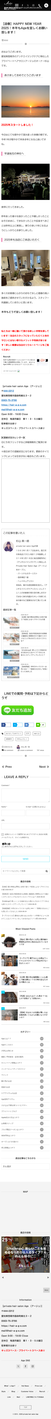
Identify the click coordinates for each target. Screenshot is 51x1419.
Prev (8, 766)
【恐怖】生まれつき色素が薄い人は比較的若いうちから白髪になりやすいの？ (33, 1014)
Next (42, 766)
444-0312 (9, 391)
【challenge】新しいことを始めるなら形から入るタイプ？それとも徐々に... (25, 1252)
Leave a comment (26, 750)
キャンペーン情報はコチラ (22, 1063)
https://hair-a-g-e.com (13, 405)
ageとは (36, 733)
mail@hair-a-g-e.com (12, 409)
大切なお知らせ (22, 1051)
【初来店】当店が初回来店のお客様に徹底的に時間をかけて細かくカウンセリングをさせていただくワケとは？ (34, 637)
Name (3, 807)
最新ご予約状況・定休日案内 (22, 1057)
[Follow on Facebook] (26, 1366)
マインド (21, 1075)
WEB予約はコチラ (21, 1136)
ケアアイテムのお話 (22, 1093)
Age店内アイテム (13, 677)
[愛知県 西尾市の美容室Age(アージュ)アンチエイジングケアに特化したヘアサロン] (8, 3)
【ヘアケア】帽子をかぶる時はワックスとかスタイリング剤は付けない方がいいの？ (33, 960)
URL (3, 820)
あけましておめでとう (13, 733)
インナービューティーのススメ (22, 1069)
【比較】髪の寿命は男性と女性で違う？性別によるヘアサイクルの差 (34, 618)
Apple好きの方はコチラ (22, 1117)
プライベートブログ (22, 1111)
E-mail (28, 807)
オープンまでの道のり (21, 1142)
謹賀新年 (9, 739)
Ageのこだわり (22, 1045)
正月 (27, 733)
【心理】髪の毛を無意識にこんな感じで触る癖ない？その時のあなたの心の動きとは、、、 (33, 979)
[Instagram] (33, 5)
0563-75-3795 (9, 400)
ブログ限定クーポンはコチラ (21, 1130)
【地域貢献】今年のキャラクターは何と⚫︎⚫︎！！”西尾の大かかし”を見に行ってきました (34, 669)
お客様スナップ (22, 1123)
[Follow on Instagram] (33, 1366)
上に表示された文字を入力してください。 (17, 847)
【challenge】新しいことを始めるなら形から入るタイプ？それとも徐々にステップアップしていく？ (34, 652)
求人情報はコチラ (21, 1148)
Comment (5, 785)
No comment (8, 750)
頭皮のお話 (22, 1087)
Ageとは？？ (14, 627)
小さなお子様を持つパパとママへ (22, 1105)
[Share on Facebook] (22, 5)
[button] (46, 5)
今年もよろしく (22, 739)
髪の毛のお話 (22, 1081)
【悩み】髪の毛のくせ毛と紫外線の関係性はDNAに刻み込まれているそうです (33, 941)
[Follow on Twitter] (28, 5)
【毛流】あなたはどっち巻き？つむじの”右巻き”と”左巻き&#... (33, 997)
